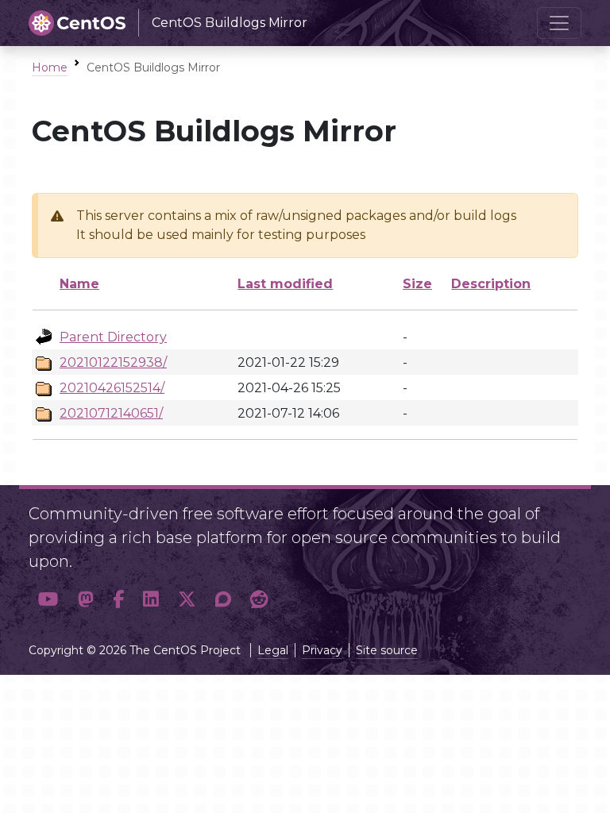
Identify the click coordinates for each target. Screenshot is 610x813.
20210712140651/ (111, 413)
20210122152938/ (113, 362)
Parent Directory (113, 337)
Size (417, 283)
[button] (48, 600)
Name (79, 283)
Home (50, 67)
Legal (272, 650)
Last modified (285, 283)
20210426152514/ (112, 387)
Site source (387, 650)
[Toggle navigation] (559, 23)
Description (491, 283)
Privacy (322, 650)
